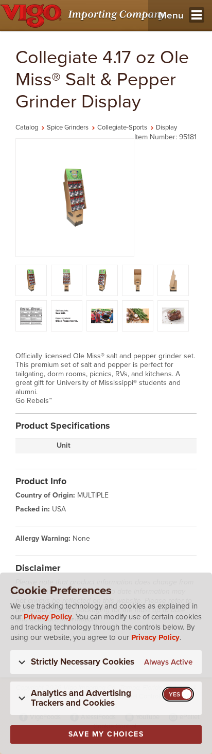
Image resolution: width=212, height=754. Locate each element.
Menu (171, 15)
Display (166, 127)
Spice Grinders (68, 127)
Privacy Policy (48, 616)
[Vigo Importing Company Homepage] (84, 15)
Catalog (26, 127)
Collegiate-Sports (122, 127)
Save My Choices (106, 734)
